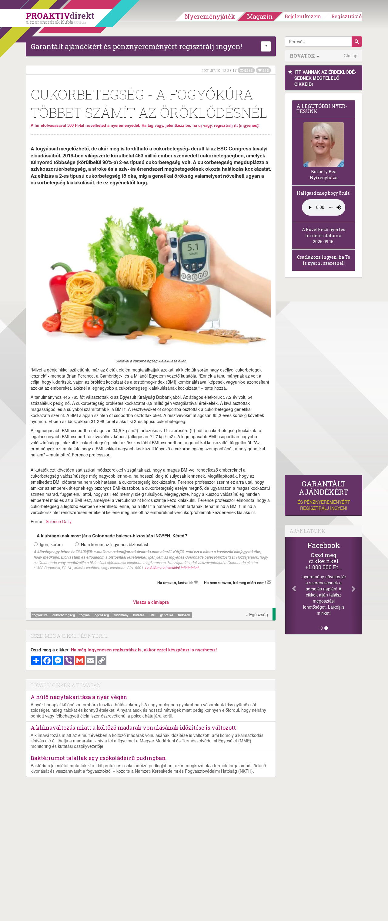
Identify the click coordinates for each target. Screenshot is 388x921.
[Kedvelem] (196, 582)
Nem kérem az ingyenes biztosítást (114, 544)
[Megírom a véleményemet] (269, 582)
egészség (102, 615)
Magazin (260, 16)
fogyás (85, 615)
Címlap (350, 55)
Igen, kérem (51, 544)
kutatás (139, 615)
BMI (152, 615)
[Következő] (356, 585)
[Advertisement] (323, 378)
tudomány (121, 615)
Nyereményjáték (210, 16)
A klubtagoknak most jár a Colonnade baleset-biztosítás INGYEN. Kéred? (112, 536)
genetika (167, 615)
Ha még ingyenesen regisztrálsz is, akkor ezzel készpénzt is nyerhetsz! (144, 650)
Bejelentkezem (303, 16)
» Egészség (257, 614)
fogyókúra (40, 615)
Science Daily (59, 521)
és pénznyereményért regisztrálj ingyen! (323, 495)
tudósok (184, 615)
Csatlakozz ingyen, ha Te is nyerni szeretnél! (323, 260)
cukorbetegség (64, 615)
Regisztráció (346, 16)
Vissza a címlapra (151, 602)
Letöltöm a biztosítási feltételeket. (172, 567)
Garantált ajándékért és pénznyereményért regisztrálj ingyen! (136, 46)
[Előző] (291, 585)
